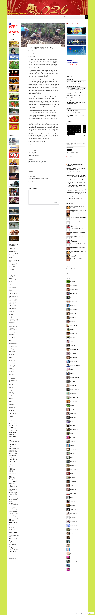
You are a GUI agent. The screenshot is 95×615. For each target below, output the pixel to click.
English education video (13, 279)
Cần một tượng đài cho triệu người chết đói (75, 196)
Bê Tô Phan (72, 243)
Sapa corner (11, 354)
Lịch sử (10, 316)
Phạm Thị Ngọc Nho (74, 429)
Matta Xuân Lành (73, 353)
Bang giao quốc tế (12, 255)
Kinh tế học (11, 314)
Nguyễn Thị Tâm (73, 385)
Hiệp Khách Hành (73, 401)
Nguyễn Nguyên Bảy (74, 349)
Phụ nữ (10, 348)
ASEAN (14, 428)
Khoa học (10, 311)
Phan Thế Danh (73, 461)
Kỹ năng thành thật (12, 308)
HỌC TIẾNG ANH (12, 39)
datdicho (71, 497)
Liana (71, 217)
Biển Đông (12, 432)
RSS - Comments (71, 159)
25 (76, 131)
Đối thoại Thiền (11, 413)
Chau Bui (71, 373)
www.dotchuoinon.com (33, 155)
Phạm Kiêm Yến (73, 465)
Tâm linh (10, 366)
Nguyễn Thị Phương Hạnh (75, 365)
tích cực (16, 530)
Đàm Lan (71, 485)
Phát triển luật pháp (13, 498)
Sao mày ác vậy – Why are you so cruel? (74, 179)
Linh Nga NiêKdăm (73, 325)
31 (73, 133)
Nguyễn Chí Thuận (73, 361)
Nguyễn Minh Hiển (73, 333)
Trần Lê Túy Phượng (74, 289)
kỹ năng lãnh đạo (12, 466)
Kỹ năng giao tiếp (12, 291)
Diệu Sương (72, 381)
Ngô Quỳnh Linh (73, 313)
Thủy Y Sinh (72, 437)
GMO (10, 284)
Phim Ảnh (10, 349)
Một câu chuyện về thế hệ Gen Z (73, 86)
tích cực (11, 520)
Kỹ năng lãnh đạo (12, 294)
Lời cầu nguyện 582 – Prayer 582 (73, 100)
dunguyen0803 (73, 493)
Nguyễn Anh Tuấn (73, 321)
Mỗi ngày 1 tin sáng (12, 326)
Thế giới (15, 516)
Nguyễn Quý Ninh (73, 549)
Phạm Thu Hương (73, 225)
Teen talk (10, 371)
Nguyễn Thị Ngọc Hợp (74, 377)
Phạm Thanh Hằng (73, 513)
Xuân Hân (72, 453)
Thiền (10, 387)
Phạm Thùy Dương (73, 529)
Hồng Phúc (72, 445)
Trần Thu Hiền (72, 501)
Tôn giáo (10, 368)
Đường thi (10, 416)
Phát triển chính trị (13, 492)
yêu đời (13, 541)
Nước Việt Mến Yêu (13, 489)
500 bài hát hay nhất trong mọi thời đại (13, 425)
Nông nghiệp (12, 483)
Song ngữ (10, 360)
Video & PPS (13, 532)
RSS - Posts (70, 156)
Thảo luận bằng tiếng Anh (13, 380)
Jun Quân (72, 541)
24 (73, 131)
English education (12, 451)
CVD (9, 273)
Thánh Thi (10, 374)
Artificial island (11, 248)
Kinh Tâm (72, 405)
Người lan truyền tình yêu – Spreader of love (75, 81)
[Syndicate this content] (66, 164)
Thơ (9, 390)
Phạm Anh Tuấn (73, 417)
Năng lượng (11, 334)
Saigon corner (11, 352)
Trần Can (71, 341)
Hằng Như (72, 557)
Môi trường (11, 322)
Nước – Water (11, 337)
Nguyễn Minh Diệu (73, 565)
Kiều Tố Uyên (72, 537)
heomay (71, 473)
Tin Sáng (10, 393)
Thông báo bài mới (71, 141)
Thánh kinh (14, 511)
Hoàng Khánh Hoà (73, 337)
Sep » (85, 135)
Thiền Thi (10, 389)
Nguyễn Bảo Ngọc (73, 301)
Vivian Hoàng (72, 505)
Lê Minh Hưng (73, 449)
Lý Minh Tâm (72, 553)
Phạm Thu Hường (73, 357)
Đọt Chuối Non (73, 281)
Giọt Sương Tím (73, 509)
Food (9, 281)
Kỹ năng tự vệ (11, 306)
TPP (9, 395)
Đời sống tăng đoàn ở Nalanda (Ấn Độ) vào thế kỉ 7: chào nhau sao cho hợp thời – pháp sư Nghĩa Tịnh (76, 176)
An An (71, 297)
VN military (11, 404)
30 (70, 133)
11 (76, 128)
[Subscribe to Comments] (66, 159)
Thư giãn (10, 392)
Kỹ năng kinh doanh (12, 293)
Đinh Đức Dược (73, 481)
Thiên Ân (71, 457)
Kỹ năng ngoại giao (12, 299)
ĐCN (10, 542)
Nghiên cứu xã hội (12, 329)
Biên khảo (10, 257)
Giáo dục (12, 453)
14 (84, 128)
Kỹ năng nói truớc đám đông (13, 296)
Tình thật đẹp (31, 182)
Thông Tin (10, 378)
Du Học (10, 276)
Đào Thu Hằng (73, 305)
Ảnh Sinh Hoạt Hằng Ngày (13, 253)
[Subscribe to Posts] (66, 156)
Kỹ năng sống (11, 303)
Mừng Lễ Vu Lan (69, 79)
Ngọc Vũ (71, 433)
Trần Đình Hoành (41, 53)
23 (70, 131)
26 (79, 131)
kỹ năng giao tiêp (15, 465)
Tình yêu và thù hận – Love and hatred (74, 97)
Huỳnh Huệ (72, 533)
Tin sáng (15, 518)
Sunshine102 (72, 569)
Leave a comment (50, 53)
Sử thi (10, 357)
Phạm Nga (72, 329)
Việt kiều (10, 401)
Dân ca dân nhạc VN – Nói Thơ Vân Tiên (74, 95)
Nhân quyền (11, 331)
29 (67, 133)
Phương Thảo (72, 477)
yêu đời (17, 541)
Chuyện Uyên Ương (12, 267)
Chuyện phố (11, 266)
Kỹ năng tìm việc (11, 305)
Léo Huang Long (73, 517)
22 (67, 131)
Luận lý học (11, 317)
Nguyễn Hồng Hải (73, 525)
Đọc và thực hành (77, 221)
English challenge (12, 450)
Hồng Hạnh (72, 369)
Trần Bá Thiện (72, 441)
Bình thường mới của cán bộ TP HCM (74, 198)
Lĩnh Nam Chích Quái (12, 319)
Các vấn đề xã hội (12, 263)
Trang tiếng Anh (11, 396)
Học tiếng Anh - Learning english (13, 461)
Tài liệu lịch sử (11, 365)
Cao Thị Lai (72, 421)
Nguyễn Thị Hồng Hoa (74, 561)
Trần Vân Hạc (72, 345)
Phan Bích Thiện (73, 489)
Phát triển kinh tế (12, 343)
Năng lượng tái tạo (12, 335)
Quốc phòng (11, 351)
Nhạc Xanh (11, 332)
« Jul (68, 135)
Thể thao (10, 384)
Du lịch (10, 278)
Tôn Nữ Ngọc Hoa (73, 409)
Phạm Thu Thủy (73, 425)
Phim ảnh (10, 490)
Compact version (11, 269)
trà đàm (31, 171)
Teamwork (10, 369)
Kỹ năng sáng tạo (11, 302)
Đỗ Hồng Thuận (73, 413)
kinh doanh (10, 465)
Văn (9, 408)
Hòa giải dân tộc (11, 287)
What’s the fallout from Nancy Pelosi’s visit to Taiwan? (39, 177)
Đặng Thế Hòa (73, 393)
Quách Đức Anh (73, 469)
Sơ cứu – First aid (12, 363)
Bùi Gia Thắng (73, 206)
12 (79, 128)
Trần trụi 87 (68, 108)
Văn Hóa (10, 410)
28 (84, 131)
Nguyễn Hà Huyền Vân (74, 389)
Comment (55, 202)
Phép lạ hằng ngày (12, 346)
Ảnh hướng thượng (12, 251)
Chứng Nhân (11, 264)
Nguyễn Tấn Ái (73, 545)
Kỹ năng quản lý (11, 300)
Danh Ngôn (11, 275)
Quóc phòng (12, 503)
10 (73, 128)
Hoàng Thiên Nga (73, 309)
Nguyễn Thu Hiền (73, 521)
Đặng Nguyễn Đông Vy (74, 397)
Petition (10, 340)
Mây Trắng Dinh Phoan (13, 320)
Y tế (10, 541)
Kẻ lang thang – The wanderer (72, 110)
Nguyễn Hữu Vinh (73, 317)
